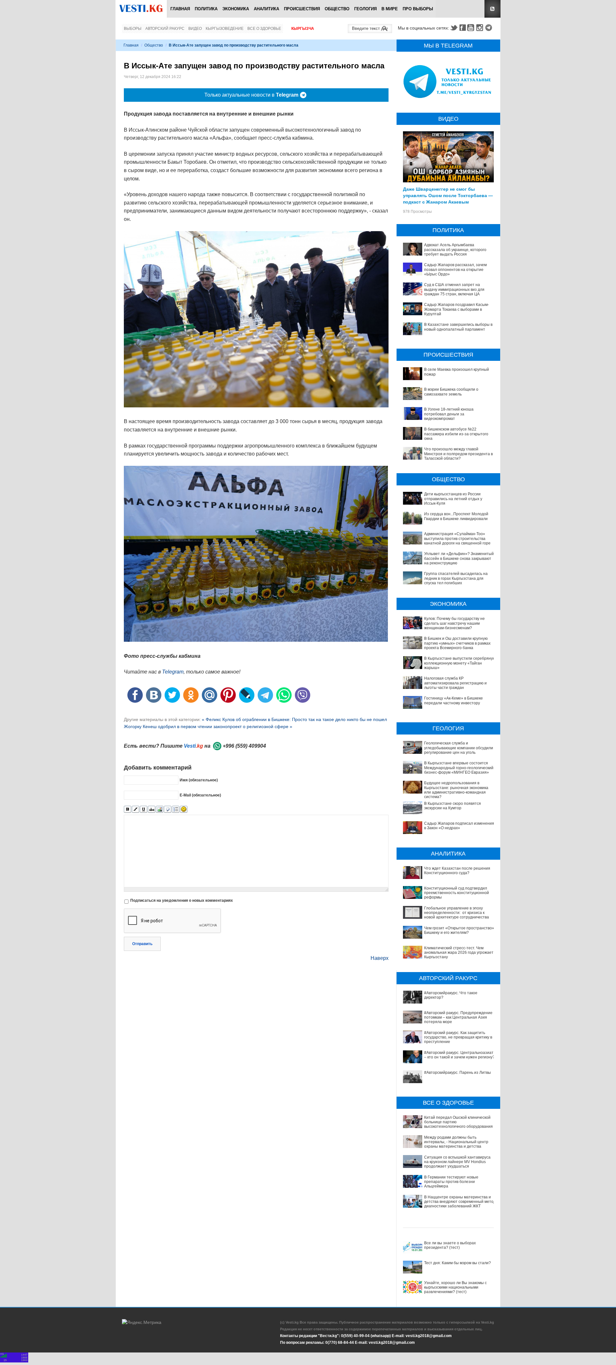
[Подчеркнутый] (143, 809)
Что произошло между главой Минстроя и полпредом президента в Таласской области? (458, 454)
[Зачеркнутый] (151, 809)
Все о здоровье (264, 28)
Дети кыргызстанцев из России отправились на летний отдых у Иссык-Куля (453, 499)
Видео (195, 28)
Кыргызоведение (225, 28)
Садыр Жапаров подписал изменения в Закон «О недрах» (459, 825)
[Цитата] (167, 809)
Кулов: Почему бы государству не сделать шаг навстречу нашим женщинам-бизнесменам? (454, 623)
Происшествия (302, 8)
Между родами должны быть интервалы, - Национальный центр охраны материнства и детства (456, 1142)
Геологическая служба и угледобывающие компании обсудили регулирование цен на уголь (458, 748)
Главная (180, 8)
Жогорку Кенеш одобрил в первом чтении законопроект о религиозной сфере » (208, 726)
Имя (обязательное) (199, 780)
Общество (337, 8)
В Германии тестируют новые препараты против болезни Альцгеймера (451, 1182)
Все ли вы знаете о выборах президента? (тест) (450, 1245)
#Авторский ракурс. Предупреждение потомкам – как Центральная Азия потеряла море (458, 1017)
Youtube (471, 27)
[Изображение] (159, 809)
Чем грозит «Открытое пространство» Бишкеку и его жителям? (459, 930)
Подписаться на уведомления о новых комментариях (181, 900)
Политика (206, 8)
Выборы (132, 28)
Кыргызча (302, 28)
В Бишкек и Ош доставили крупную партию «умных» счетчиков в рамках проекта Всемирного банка (457, 643)
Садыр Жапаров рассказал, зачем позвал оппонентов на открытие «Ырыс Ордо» (455, 269)
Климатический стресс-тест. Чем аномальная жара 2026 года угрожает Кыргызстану (458, 953)
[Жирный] (127, 809)
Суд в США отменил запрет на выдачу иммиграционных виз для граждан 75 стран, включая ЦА (454, 289)
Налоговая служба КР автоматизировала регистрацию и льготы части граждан (455, 683)
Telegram (489, 27)
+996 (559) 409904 (244, 746)
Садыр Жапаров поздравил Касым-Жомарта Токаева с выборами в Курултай (456, 309)
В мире (389, 8)
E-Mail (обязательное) (200, 795)
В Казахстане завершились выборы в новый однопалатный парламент (458, 326)
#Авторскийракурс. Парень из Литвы (457, 1072)
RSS (492, 9)
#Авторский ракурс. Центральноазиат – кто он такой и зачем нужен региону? (459, 1054)
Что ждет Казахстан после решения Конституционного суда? (457, 870)
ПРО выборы (418, 8)
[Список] (175, 809)
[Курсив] (135, 809)
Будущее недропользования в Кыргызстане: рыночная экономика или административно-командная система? (456, 790)
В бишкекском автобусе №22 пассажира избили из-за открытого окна (456, 434)
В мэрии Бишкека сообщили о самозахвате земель (451, 391)
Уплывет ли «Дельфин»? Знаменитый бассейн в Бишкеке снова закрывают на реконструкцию (459, 558)
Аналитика (266, 8)
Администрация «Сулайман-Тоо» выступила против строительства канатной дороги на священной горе (457, 538)
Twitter (453, 27)
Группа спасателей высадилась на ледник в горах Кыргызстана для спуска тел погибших (456, 578)
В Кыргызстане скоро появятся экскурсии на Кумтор (452, 805)
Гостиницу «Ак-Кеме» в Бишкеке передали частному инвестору (453, 700)
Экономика (235, 8)
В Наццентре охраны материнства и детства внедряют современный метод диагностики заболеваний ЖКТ (460, 1202)
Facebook (462, 27)
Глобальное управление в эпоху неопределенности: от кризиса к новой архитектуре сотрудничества (456, 913)
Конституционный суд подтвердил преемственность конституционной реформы (456, 893)
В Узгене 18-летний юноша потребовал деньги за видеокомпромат (449, 414)
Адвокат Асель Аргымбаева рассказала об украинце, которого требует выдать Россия (455, 249)
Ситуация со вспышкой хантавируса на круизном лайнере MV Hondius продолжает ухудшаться (457, 1162)
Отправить (142, 944)
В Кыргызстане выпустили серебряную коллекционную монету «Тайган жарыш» (460, 663)
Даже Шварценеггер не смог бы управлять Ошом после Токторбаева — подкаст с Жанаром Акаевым (448, 195)
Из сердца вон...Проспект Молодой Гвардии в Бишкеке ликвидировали (456, 516)
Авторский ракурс (164, 28)
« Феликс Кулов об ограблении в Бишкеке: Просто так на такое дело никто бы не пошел (294, 719)
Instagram (480, 27)
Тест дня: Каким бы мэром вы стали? (457, 1263)
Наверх (380, 958)
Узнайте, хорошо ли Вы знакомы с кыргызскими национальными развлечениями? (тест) (455, 1287)
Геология (365, 8)
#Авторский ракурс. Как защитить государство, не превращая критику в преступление (458, 1037)
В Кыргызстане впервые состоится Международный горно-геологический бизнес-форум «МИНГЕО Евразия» (458, 768)
